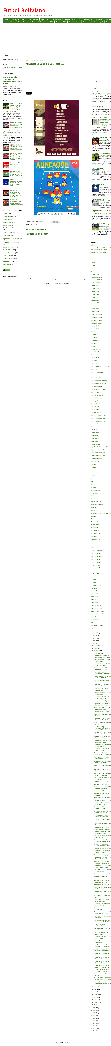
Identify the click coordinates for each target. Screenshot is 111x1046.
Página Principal (58, 279)
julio (95, 989)
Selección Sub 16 (96, 556)
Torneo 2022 (94, 594)
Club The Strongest (8, 258)
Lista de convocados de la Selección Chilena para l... (102, 970)
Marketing (93, 516)
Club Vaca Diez (95, 424)
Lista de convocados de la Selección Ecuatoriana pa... (102, 954)
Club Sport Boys (95, 409)
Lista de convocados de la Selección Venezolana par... (102, 949)
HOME (6, 19)
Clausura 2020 (95, 334)
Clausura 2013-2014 (96, 317)
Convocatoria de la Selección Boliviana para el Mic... (102, 704)
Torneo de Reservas (96, 608)
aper (92, 271)
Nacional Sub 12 (95, 533)
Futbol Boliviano (24, 10)
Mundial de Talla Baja (97, 524)
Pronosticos (94, 545)
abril (95, 997)
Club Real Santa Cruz (97, 395)
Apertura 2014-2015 (96, 277)
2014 (94, 1028)
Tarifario (93, 245)
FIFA (92, 484)
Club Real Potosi (7, 250)
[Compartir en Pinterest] (59, 222)
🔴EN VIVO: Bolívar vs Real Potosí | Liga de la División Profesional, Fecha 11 (16, 125)
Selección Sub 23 (96, 573)
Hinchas (93, 496)
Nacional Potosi (7, 261)
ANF (92, 268)
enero (96, 1004)
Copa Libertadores (56, 19)
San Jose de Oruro (98, 199)
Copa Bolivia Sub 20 (96, 444)
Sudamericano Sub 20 (97, 585)
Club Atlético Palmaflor (99, 223)
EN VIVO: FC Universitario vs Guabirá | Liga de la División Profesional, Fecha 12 (16, 194)
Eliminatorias (33, 224)
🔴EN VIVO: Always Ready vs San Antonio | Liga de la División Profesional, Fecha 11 (16, 156)
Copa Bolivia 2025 (96, 438)
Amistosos (94, 259)
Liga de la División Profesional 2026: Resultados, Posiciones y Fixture (12, 132)
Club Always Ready (8, 216)
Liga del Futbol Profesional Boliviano (101, 513)
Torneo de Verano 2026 (97, 614)
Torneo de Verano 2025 (97, 611)
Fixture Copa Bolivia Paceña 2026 (16, 163)
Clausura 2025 (95, 343)
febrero (96, 1002)
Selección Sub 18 (96, 565)
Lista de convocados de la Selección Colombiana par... (102, 958)
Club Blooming (7, 222)
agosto (96, 987)
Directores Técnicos (96, 461)
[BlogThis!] (54, 222)
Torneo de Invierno (96, 605)
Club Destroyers (95, 369)
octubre (96, 650)
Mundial (93, 519)
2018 (94, 1018)
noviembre (97, 648)
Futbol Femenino (95, 490)
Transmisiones (95, 619)
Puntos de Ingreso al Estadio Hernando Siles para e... (102, 815)
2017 (94, 1020)
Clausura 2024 (95, 340)
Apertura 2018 (95, 288)
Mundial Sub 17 (95, 527)
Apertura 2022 (95, 297)
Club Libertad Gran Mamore (98, 383)
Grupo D (85, 22)
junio (95, 992)
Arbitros (93, 306)
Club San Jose (95, 406)
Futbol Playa (94, 493)
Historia (93, 499)
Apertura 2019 (95, 291)
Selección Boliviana (10, 22)
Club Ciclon (94, 363)
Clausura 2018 (95, 329)
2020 (94, 1013)
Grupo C (93, 22)
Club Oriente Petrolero (9, 247)
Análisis (93, 265)
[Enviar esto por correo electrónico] (52, 222)
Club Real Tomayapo (9, 253)
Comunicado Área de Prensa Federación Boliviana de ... (102, 828)
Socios (93, 576)
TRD (92, 622)
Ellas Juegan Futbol (98, 184)
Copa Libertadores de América (99, 450)
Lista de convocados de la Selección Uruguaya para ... (102, 945)
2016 (94, 1023)
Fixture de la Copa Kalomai (101, 711)
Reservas (93, 547)
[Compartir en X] (56, 222)
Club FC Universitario (9, 232)
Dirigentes (93, 467)
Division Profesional (33, 19)
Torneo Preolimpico (96, 617)
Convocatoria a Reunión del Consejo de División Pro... (102, 719)
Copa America (44, 19)
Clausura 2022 (95, 337)
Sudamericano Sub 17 (97, 582)
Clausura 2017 (95, 326)
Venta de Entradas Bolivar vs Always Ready (102, 660)
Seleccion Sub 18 (96, 562)
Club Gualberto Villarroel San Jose (12, 238)
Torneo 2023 (94, 596)
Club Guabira (6, 235)
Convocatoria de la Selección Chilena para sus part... (102, 664)
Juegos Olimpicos (96, 501)
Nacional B (95, 92)
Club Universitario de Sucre (98, 418)
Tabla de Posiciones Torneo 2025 (100, 252)
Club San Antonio (8, 255)
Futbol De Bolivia (97, 106)
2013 (94, 1031)
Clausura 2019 (95, 331)
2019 (94, 1015)
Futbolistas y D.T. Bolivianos (101, 153)
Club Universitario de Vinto (98, 421)
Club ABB (5, 213)
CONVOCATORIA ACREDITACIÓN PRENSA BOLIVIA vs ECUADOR (102, 728)
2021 (94, 1010)
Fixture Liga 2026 (48, 22)
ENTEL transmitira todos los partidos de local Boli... (102, 881)
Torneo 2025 (94, 599)
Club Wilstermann (96, 427)
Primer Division (95, 542)
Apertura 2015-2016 (96, 280)
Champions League (96, 314)
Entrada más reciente (33, 279)
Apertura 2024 (95, 300)
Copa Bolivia (94, 435)
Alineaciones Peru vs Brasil (101, 784)
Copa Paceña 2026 (61, 22)
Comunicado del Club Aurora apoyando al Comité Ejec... (102, 656)
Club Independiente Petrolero (11, 242)
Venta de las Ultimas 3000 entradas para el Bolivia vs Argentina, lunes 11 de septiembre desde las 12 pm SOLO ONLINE (12, 107)
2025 (94, 638)
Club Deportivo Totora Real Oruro (12, 228)
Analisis (93, 262)
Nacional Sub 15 (95, 536)
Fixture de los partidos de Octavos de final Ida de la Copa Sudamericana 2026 (16, 183)
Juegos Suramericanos (97, 504)
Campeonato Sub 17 (96, 308)
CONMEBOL (94, 429)
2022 (94, 1008)
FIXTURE (93, 487)
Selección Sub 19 (96, 568)
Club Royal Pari (95, 401)
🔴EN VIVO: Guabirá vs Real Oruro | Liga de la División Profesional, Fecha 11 (16, 147)
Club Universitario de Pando (98, 415)
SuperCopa (94, 588)
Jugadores (94, 507)
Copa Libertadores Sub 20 (98, 452)
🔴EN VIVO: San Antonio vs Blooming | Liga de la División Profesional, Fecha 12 (16, 173)
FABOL (93, 478)
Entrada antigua (81, 279)
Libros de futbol (95, 510)
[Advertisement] (55, 38)
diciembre (97, 645)
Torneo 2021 (94, 591)
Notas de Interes (95, 539)
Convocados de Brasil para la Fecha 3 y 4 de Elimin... (102, 697)
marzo (96, 999)
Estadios (93, 475)
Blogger (66, 1042)
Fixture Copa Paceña (74, 22)
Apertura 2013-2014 (96, 274)
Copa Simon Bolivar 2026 (18, 19)
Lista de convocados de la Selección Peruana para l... (102, 962)
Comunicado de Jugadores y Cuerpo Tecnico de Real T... (102, 840)
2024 (94, 641)
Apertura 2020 (95, 294)
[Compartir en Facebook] (57, 222)
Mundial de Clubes (96, 522)
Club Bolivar (99, 19)
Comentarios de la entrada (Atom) (60, 283)
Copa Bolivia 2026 (96, 441)
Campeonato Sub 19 (96, 311)
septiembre (97, 653)
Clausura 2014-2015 (96, 320)
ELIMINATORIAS (88, 19)
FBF (79, 19)
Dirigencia (93, 464)
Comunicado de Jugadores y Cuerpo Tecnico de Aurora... (102, 844)
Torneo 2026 (21, 22)
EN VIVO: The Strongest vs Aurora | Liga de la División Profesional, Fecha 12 (16, 202)
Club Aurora (6, 219)
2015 (94, 1025)
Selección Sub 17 (96, 559)
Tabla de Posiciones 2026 (34, 22)
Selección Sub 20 (96, 571)
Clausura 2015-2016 (96, 323)
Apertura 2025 (95, 303)
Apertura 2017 (95, 285)
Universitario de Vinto (97, 625)
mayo (96, 994)
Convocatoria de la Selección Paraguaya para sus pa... (102, 668)
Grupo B (101, 22)
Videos (93, 628)
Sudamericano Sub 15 (97, 579)
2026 (94, 635)
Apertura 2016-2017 (96, 283)
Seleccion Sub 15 (96, 553)
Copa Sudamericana (69, 19)
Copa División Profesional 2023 (99, 447)
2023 (94, 643)
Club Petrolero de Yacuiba (98, 389)
